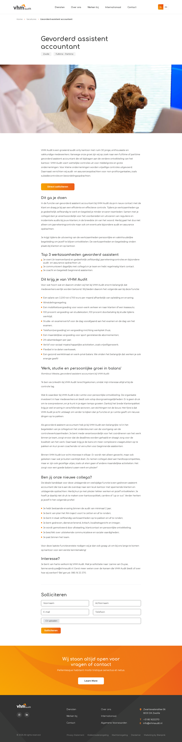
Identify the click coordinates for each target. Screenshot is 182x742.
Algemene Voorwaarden (114, 723)
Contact (132, 7)
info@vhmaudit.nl (152, 723)
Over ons (76, 7)
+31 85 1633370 (151, 719)
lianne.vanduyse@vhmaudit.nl (57, 568)
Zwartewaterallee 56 (154, 709)
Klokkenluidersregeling (98, 735)
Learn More (91, 681)
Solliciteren (51, 630)
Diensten (60, 7)
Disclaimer (136, 735)
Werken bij (93, 7)
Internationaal (113, 7)
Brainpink (161, 735)
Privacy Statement (75, 735)
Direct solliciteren (57, 186)
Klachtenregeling (120, 735)
